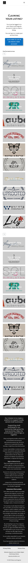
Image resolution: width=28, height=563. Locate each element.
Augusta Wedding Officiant (14, 63)
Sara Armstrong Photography (14, 78)
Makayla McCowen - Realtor (14, 150)
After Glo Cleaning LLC (14, 164)
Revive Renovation (14, 106)
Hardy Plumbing (14, 135)
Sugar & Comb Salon (14, 179)
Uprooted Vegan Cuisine (14, 193)
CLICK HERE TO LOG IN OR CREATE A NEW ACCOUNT (14, 42)
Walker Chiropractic (14, 208)
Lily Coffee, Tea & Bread (14, 222)
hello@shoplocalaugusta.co (13, 545)
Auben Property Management (14, 121)
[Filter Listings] (4, 54)
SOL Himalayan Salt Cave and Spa (14, 92)
